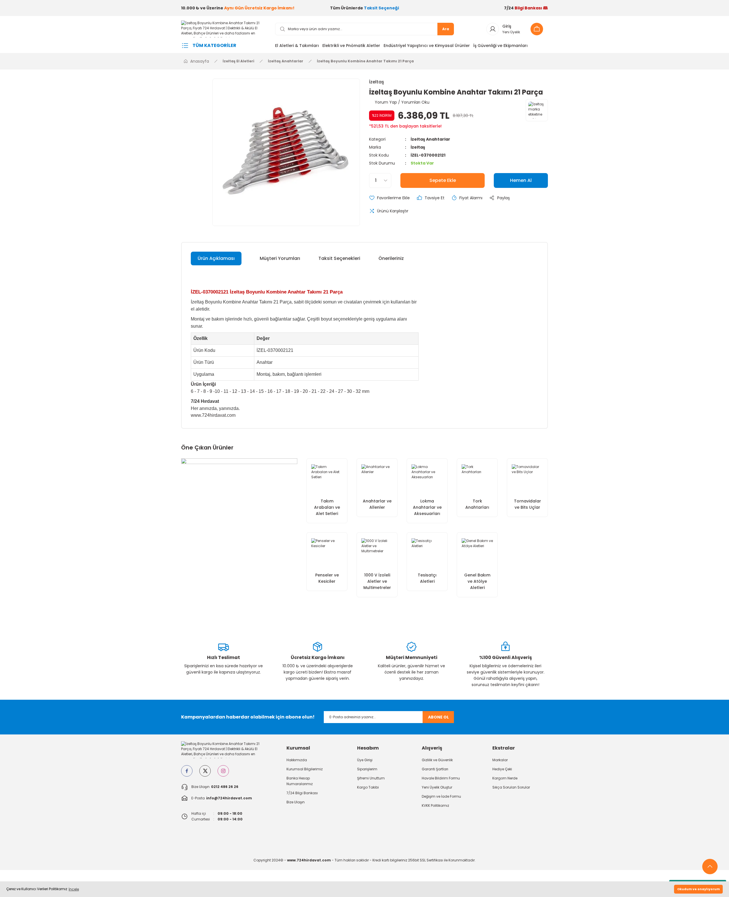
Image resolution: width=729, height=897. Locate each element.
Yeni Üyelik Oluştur (437, 787)
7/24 (526, 8)
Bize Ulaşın (295, 802)
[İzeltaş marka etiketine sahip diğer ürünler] (537, 110)
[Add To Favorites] (389, 198)
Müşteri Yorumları (280, 258)
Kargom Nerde (504, 778)
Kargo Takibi (368, 787)
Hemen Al (521, 180)
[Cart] (538, 29)
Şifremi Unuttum (371, 778)
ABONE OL (438, 717)
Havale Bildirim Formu (441, 778)
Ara (445, 28)
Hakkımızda (296, 760)
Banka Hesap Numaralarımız (299, 781)
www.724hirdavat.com (213, 415)
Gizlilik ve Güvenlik (437, 760)
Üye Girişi (364, 760)
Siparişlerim (367, 769)
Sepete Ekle (442, 180)
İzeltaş (376, 82)
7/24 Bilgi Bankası (302, 793)
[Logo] (223, 28)
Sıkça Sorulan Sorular (511, 787)
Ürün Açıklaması (216, 258)
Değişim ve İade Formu (441, 796)
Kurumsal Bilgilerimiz (304, 769)
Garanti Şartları (435, 769)
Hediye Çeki (502, 769)
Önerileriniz (391, 258)
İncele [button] (74, 889)
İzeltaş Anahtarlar (430, 139)
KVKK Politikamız (435, 805)
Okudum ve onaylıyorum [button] (698, 889)
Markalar (500, 760)
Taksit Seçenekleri (339, 258)
